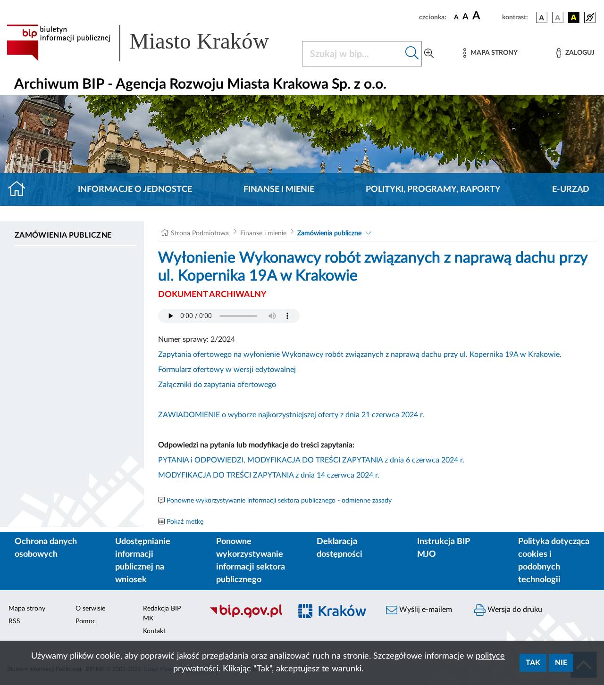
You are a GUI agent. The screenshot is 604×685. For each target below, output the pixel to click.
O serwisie (90, 608)
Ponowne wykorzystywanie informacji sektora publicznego (250, 560)
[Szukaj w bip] (412, 53)
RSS (14, 621)
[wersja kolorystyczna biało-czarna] (558, 17)
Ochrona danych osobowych (46, 548)
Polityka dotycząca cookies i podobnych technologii (553, 560)
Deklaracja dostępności (339, 548)
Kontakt (154, 631)
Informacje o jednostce (135, 189)
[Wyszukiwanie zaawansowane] (429, 53)
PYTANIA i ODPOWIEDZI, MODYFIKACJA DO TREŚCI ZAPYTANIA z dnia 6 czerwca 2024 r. (311, 460)
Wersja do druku (514, 609)
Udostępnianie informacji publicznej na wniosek (142, 560)
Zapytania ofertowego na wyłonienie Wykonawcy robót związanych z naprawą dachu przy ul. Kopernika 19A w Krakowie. (360, 354)
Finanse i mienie (278, 189)
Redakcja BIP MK (162, 613)
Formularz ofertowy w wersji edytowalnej (227, 369)
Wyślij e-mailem (424, 609)
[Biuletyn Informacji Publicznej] (246, 616)
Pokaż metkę (185, 522)
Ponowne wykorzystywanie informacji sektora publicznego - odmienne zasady (279, 500)
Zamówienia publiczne (63, 235)
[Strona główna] (20, 189)
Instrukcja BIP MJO (443, 548)
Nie (561, 663)
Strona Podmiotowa (200, 233)
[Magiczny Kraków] (333, 616)
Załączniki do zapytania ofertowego (217, 384)
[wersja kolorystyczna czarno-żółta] (574, 17)
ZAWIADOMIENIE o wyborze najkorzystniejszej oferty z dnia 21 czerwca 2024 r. (291, 415)
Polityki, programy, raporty (433, 189)
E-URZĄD (570, 189)
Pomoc (86, 621)
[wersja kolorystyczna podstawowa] (542, 17)
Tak (533, 663)
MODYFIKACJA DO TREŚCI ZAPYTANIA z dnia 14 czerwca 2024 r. (268, 475)
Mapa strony (26, 608)
